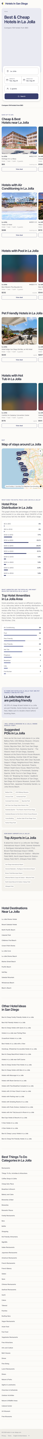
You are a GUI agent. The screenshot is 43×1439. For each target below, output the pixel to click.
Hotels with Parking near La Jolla (13, 1096)
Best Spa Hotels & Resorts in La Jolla (14, 1117)
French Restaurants (8, 1263)
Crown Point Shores (8, 946)
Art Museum (6, 1411)
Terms (9, 1436)
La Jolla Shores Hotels (9, 919)
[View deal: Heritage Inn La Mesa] (19, 140)
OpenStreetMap (34, 486)
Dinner (4, 1358)
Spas (3, 1279)
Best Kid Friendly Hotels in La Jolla (13, 1022)
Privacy (4, 1436)
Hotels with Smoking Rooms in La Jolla (15, 1102)
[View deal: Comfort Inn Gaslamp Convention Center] (19, 396)
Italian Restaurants (8, 1247)
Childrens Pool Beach (9, 940)
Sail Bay (4, 972)
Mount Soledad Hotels (9, 924)
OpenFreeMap (10, 486)
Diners (4, 1374)
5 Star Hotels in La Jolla (10, 1123)
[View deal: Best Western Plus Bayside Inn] (19, 268)
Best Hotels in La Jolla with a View (13, 1043)
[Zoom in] (40, 450)
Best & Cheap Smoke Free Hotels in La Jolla (17, 1065)
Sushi (3, 1295)
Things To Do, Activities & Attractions (14, 1173)
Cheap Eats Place (8, 1184)
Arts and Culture (7, 1348)
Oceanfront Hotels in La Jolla (11, 1038)
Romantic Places (7, 1210)
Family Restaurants (8, 1215)
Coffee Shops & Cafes (9, 1178)
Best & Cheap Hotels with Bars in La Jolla (16, 1070)
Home (6, 11)
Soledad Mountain (8, 977)
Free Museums (7, 1416)
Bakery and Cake (7, 1194)
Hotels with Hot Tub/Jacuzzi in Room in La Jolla (18, 1112)
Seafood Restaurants (9, 1289)
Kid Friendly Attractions (10, 1237)
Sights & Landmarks (9, 1385)
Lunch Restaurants (8, 1369)
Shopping (5, 1231)
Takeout (4, 1305)
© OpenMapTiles (19, 486)
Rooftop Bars (6, 1316)
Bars (3, 1221)
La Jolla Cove (6, 951)
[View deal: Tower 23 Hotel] (19, 206)
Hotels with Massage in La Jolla (12, 1075)
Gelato (4, 1274)
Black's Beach (6, 988)
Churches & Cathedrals (10, 1390)
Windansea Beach (8, 983)
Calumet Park (6, 935)
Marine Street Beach (9, 961)
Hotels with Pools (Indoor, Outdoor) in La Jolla (17, 1107)
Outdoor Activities (8, 1395)
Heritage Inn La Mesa (9, 159)
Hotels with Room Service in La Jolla (14, 1080)
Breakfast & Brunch (8, 1189)
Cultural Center (7, 1406)
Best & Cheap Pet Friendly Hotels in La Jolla (17, 1139)
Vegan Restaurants (8, 1321)
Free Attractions (7, 1342)
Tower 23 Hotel (7, 224)
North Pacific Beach (8, 930)
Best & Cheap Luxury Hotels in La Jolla (15, 1133)
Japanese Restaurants (9, 1252)
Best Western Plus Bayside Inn (12, 287)
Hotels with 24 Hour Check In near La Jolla (16, 1091)
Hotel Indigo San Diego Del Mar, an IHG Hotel (17, 349)
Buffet (4, 1226)
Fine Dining (5, 1363)
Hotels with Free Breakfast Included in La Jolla (18, 1086)
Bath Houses (6, 1353)
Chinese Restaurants (9, 1284)
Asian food (5, 1326)
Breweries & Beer (7, 1200)
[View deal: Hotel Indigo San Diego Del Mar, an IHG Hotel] (19, 331)
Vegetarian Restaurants (10, 1337)
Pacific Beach (6, 967)
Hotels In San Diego (16, 3)
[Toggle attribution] (40, 486)
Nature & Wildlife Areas (10, 1400)
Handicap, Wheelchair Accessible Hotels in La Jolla (19, 1049)
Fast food (5, 1332)
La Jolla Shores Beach (9, 956)
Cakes (4, 1300)
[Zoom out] (40, 453)
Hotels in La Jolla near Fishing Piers (14, 1033)
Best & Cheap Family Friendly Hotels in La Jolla (18, 1017)
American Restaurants (9, 1258)
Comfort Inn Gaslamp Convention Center (15, 415)
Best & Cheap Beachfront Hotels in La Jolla (16, 1054)
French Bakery (7, 1268)
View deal (19, 169)
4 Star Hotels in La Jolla (10, 1128)
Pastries (4, 1311)
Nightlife (4, 1242)
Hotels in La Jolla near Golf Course (13, 1059)
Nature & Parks (7, 1379)
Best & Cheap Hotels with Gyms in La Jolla (16, 1028)
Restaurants (6, 1168)
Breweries (5, 1205)
